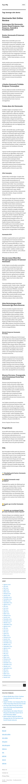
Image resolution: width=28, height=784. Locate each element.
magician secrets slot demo (8, 567)
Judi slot (4, 763)
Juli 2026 (5, 586)
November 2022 (7, 664)
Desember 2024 (7, 619)
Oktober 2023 (6, 644)
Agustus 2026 (7, 584)
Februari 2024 (7, 637)
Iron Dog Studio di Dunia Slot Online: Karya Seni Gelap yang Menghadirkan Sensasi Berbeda (13, 707)
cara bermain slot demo (20, 553)
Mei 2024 (5, 631)
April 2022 (6, 671)
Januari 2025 (6, 617)
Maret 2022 (6, 673)
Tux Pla (5, 5)
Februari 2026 (7, 593)
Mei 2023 (5, 653)
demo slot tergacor (11, 561)
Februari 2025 (7, 615)
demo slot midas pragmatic (18, 559)
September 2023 (7, 646)
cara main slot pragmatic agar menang (10, 554)
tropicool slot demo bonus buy (14, 571)
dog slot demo (19, 561)
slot (3, 752)
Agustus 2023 (6, 648)
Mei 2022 (5, 670)
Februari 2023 (7, 659)
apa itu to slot (5, 550)
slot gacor (4, 741)
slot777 (4, 759)
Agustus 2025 (6, 604)
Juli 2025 (5, 606)
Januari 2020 (6, 677)
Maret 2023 (6, 657)
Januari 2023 (6, 661)
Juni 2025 (5, 608)
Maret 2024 (6, 635)
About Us (4, 769)
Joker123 (4, 749)
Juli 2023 (5, 650)
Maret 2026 (6, 591)
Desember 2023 (7, 641)
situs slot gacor (6, 745)
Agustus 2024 (6, 626)
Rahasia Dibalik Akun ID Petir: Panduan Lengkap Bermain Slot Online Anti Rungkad (13, 698)
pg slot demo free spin (19, 567)
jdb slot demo (21, 565)
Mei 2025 (5, 610)
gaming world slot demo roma (11, 565)
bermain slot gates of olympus (8, 552)
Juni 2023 (5, 651)
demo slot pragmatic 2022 (7, 560)
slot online (5, 738)
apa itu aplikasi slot (21, 549)
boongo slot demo (19, 552)
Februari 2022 (7, 675)
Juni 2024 (5, 630)
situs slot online (6, 734)
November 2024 (7, 621)
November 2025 (7, 599)
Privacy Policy (5, 776)
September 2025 (7, 602)
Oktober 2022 (7, 666)
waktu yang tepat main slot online (18, 572)
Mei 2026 (5, 588)
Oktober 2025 (7, 601)
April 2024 (6, 633)
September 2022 (7, 668)
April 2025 (6, 611)
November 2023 (7, 642)
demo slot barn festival (15, 556)
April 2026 (6, 590)
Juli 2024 (5, 628)
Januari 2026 (6, 595)
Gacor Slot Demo (12, 549)
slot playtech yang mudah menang (13, 569)
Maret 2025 (6, 613)
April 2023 (6, 655)
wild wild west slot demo (7, 574)
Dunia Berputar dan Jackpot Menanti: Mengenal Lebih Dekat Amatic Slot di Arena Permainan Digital (13, 712)
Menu (23, 4)
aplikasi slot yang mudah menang (15, 550)
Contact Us (5, 772)
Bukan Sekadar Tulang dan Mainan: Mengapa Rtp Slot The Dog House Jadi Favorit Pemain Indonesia (13, 718)
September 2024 (7, 624)
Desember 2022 (7, 662)
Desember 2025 (7, 597)
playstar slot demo (6, 568)
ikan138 (4, 730)
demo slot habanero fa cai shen (15, 557)
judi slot (4, 756)
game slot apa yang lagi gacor (13, 563)
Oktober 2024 (7, 622)
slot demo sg (13, 568)
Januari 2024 (6, 639)
